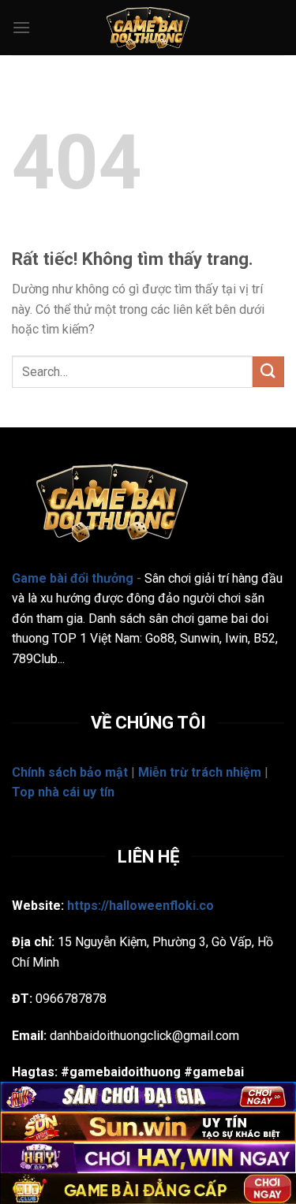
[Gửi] (268, 371)
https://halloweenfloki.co (140, 905)
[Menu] (21, 27)
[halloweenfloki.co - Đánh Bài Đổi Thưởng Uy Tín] (148, 27)
